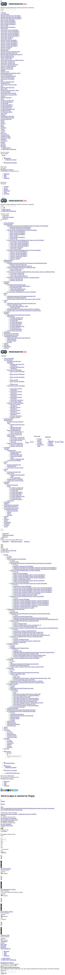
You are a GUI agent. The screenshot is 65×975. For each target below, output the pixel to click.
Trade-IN (6, 313)
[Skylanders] (7, 346)
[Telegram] (17, 790)
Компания (9, 741)
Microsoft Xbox (8, 261)
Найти (2, 973)
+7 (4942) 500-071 (6, 148)
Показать (3, 852)
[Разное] (6, 345)
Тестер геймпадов (5, 948)
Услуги (2, 943)
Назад (10, 556)
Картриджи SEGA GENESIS (28, 814)
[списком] (2, 827)
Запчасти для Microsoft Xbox (21, 639)
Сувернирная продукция (10, 336)
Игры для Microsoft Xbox (20, 623)
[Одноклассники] (4, 790)
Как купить (10, 733)
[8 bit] (5, 293)
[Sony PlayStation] (9, 223)
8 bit (5, 294)
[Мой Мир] (6, 790)
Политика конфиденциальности (11, 967)
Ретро (8, 809)
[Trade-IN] (7, 312)
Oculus (20, 809)
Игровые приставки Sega (7, 814)
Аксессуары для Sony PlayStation (22, 586)
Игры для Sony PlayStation (20, 573)
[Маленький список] (1, 828)
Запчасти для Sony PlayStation (21, 599)
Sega (5, 302)
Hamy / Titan (16, 676)
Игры (14, 692)
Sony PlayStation (8, 224)
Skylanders (16, 809)
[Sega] (6, 300)
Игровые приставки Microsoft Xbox (22, 616)
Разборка (31, 808)
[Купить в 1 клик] (1, 857)
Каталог (9, 557)
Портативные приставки (40, 808)
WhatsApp (6, 178)
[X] (8, 790)
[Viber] (10, 790)
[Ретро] (6, 343)
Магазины (3, 945)
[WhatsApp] (13, 790)
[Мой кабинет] (1, 532)
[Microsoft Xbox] (8, 260)
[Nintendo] (7, 282)
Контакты (3, 947)
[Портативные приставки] (11, 333)
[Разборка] (7, 332)
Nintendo (6, 283)
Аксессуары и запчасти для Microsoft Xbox (24, 631)
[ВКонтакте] (2, 790)
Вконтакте (6, 174)
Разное (11, 809)
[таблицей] (3, 827)
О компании (4, 941)
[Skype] (15, 790)
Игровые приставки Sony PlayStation (23, 566)
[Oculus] (6, 348)
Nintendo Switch (17, 651)
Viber (5, 175)
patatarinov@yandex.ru (8, 169)
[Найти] (2, 11)
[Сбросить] (2, 851)
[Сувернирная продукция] (11, 335)
